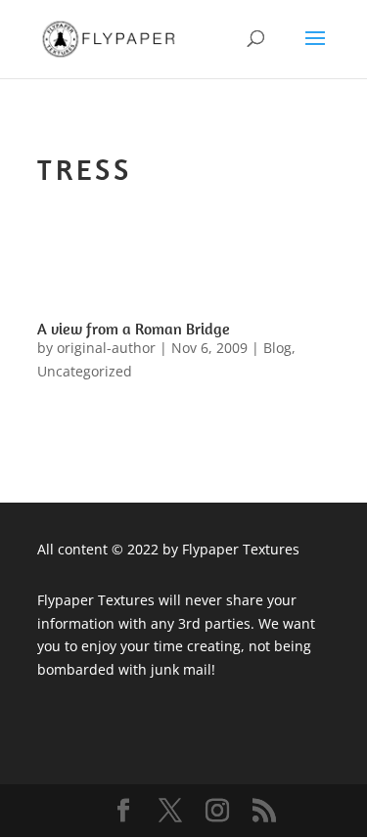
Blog (277, 347)
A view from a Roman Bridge (133, 328)
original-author (106, 347)
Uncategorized (84, 371)
